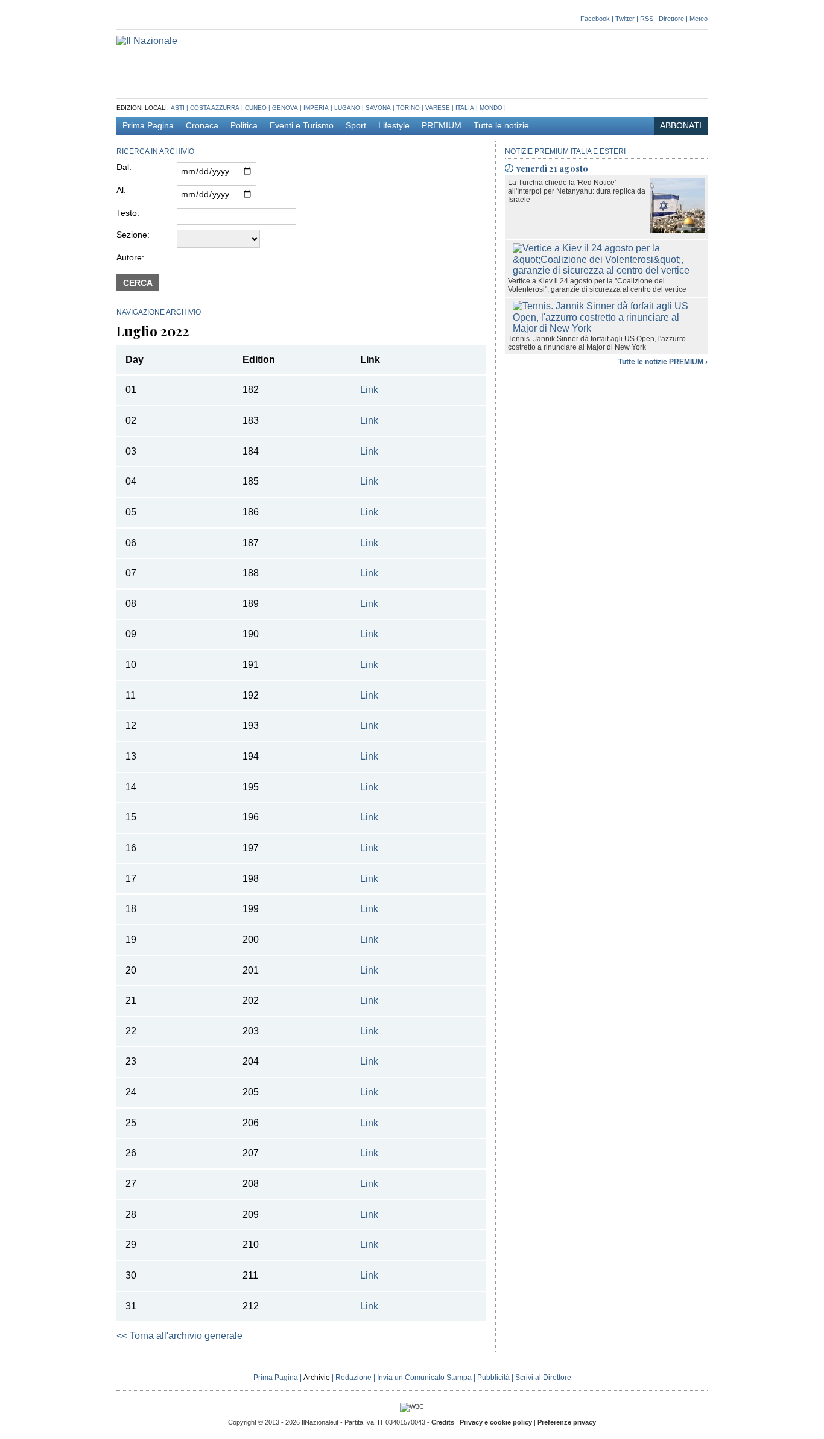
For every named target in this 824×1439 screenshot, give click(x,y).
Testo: (127, 213)
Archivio (316, 1377)
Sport (356, 125)
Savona (378, 107)
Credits (442, 1422)
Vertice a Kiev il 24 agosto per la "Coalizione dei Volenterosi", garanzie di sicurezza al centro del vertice (597, 285)
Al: (121, 190)
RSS (646, 18)
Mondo (491, 107)
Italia (464, 107)
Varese (437, 107)
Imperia (316, 107)
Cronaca (202, 125)
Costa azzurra (214, 107)
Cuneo (256, 107)
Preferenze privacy (566, 1422)
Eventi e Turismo (302, 125)
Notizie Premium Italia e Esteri (565, 151)
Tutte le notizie (501, 125)
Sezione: (133, 234)
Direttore (671, 18)
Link (369, 390)
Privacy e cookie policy (496, 1422)
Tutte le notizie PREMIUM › (663, 361)
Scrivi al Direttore (543, 1377)
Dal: (124, 167)
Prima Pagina (148, 125)
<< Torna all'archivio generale (179, 1335)
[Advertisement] (488, 63)
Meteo (698, 18)
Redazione (353, 1377)
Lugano (347, 107)
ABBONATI (681, 125)
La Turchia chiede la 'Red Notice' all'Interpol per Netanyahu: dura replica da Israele (576, 191)
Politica (244, 125)
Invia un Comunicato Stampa (424, 1377)
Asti (178, 107)
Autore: (130, 257)
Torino (408, 107)
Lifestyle (394, 125)
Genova (285, 107)
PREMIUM (441, 125)
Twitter (625, 18)
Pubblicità (493, 1377)
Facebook (595, 18)
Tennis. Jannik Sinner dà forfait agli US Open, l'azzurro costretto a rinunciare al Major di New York (597, 343)
